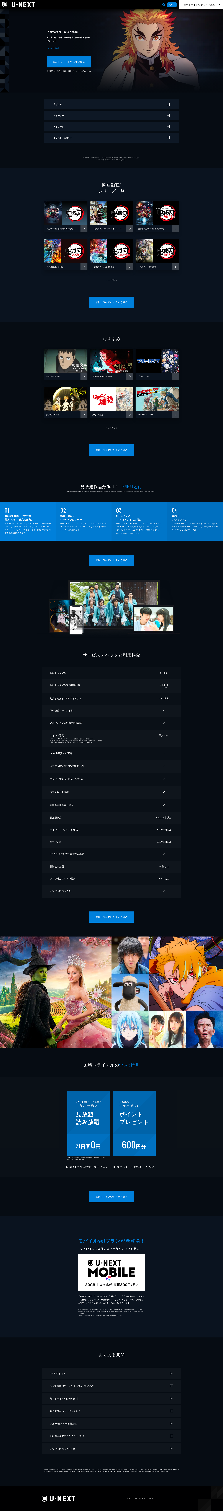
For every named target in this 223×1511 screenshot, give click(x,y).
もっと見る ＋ (111, 280)
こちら (88, 71)
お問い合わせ (152, 1498)
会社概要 (134, 1498)
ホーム (128, 1498)
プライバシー (142, 1498)
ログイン (172, 4)
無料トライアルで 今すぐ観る (199, 4)
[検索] (163, 4)
